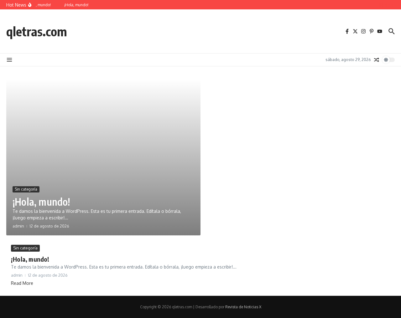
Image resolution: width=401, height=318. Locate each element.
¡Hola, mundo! (41, 201)
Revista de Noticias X (243, 307)
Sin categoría (26, 189)
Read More (22, 283)
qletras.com (36, 31)
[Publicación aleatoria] (376, 59)
